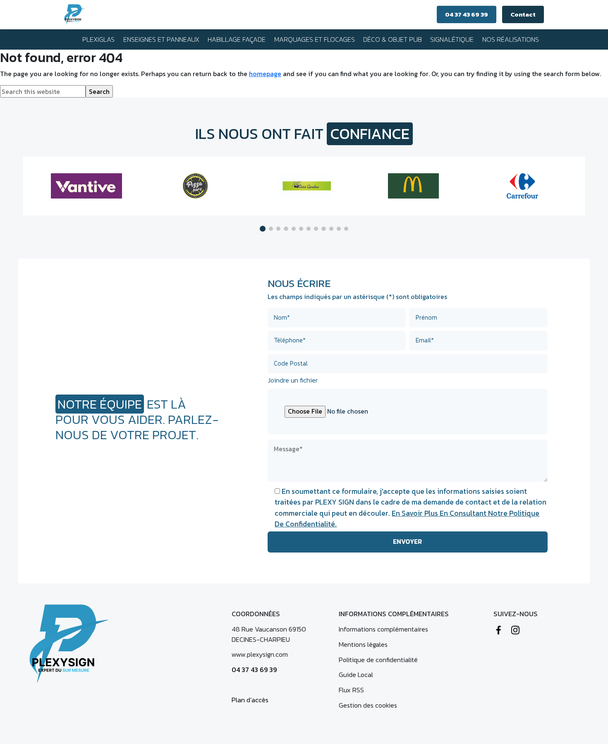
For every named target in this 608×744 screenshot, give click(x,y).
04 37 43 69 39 (466, 14)
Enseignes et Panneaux (161, 39)
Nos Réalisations (510, 39)
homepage (265, 74)
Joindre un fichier (293, 380)
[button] (263, 229)
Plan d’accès (250, 700)
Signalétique (452, 39)
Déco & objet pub (392, 39)
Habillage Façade (237, 39)
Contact (523, 14)
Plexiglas (98, 39)
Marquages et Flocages (314, 39)
